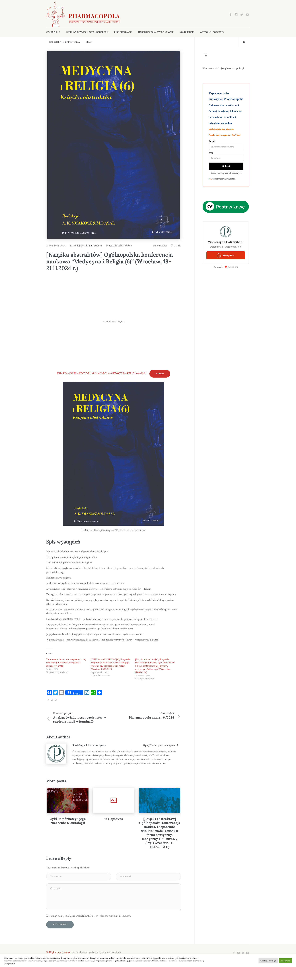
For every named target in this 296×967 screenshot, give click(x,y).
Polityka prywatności (58, 952)
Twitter (51, 700)
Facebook (48, 700)
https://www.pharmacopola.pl (160, 745)
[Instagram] (236, 14)
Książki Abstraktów (120, 245)
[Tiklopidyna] (67, 800)
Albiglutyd (159, 819)
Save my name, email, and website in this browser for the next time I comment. (90, 915)
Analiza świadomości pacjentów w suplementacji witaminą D (79, 719)
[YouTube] (247, 14)
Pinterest (55, 700)
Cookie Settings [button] (268, 960)
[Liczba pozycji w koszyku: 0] (206, 54)
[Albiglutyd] (159, 800)
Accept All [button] (285, 960)
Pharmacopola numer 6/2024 (151, 717)
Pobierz (160, 373)
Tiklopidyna (67, 819)
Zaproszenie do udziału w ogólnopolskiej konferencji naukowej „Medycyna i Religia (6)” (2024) (66, 662)
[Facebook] (231, 14)
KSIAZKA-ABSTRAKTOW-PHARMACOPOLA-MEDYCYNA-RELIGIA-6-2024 (101, 373)
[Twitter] (242, 14)
